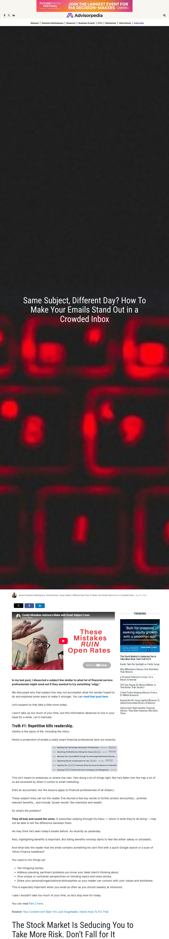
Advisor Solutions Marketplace (32, 595)
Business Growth (86, 23)
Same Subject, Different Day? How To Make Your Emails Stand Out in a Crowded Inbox (96, 595)
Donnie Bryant (52, 595)
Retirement (110, 23)
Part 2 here (36, 903)
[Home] (84, 15)
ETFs (100, 23)
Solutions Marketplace (53, 23)
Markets (35, 23)
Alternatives (125, 23)
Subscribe (139, 23)
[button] (18, 605)
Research (71, 23)
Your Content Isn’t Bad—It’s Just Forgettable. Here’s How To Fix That (65, 911)
